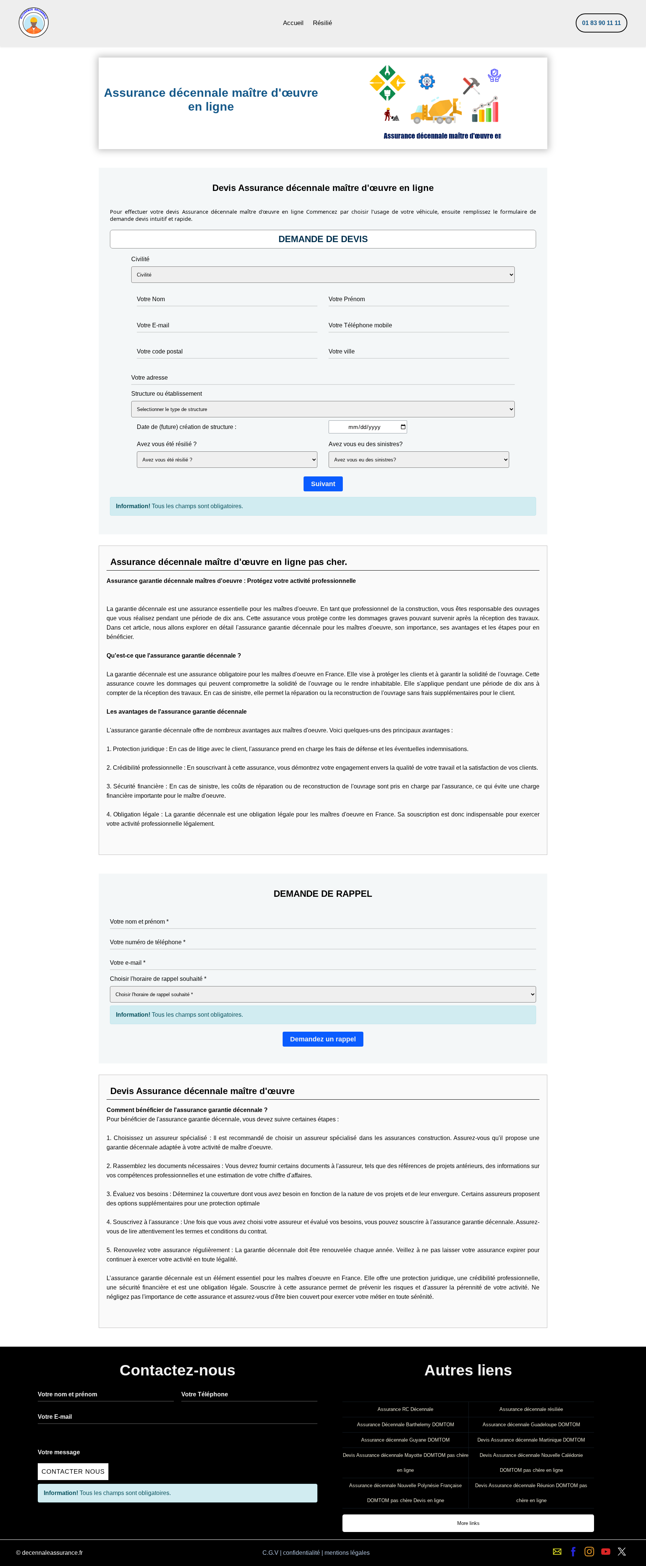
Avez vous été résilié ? (167, 444)
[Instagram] (589, 1552)
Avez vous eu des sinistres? (366, 444)
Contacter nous (73, 1471)
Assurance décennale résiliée (531, 1409)
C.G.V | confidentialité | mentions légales (316, 1553)
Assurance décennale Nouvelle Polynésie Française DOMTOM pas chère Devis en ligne (405, 1493)
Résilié (322, 23)
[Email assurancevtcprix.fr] (557, 1552)
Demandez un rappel (323, 1039)
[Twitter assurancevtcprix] (622, 1552)
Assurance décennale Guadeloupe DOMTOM (531, 1424)
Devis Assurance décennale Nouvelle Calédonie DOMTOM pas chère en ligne (531, 1462)
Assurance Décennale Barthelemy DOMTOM (405, 1424)
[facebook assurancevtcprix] (573, 1552)
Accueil (293, 23)
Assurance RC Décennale (405, 1409)
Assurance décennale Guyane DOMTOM (405, 1440)
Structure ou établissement (166, 393)
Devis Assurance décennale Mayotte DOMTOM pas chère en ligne (405, 1462)
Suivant (323, 484)
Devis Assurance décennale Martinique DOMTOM (531, 1440)
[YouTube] (606, 1552)
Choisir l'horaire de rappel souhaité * (158, 979)
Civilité (140, 259)
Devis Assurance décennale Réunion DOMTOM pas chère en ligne (531, 1493)
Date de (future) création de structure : (186, 427)
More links (468, 1523)
